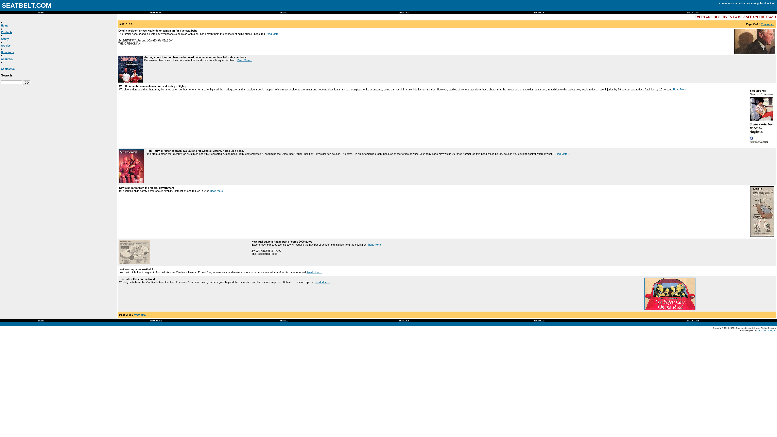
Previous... (767, 24)
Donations (7, 52)
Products (6, 32)
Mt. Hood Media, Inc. (767, 331)
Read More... (273, 33)
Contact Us (8, 68)
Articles (6, 45)
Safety (5, 38)
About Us (7, 58)
